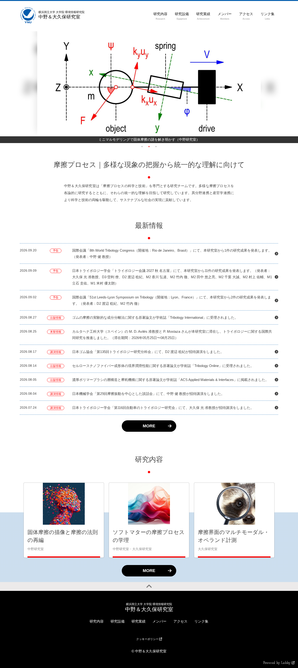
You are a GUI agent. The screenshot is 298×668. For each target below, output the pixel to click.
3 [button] (156, 146)
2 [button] (149, 146)
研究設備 (118, 621)
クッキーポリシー (147, 639)
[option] (149, 87)
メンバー (159, 621)
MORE (149, 426)
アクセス (180, 621)
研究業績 (139, 621)
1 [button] (142, 146)
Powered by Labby (277, 663)
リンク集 (201, 621)
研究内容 (97, 621)
